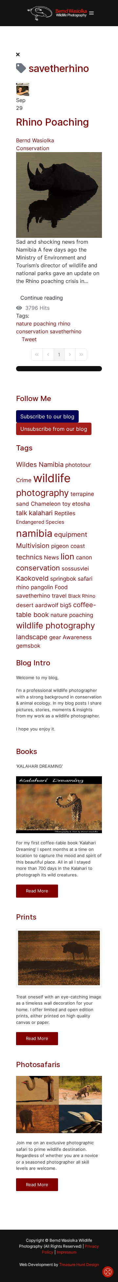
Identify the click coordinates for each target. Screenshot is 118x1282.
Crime (23, 480)
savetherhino (66, 331)
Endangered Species (40, 522)
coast (77, 546)
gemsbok (28, 645)
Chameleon (46, 504)
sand (22, 504)
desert (24, 605)
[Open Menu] (91, 13)
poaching (44, 323)
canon (84, 557)
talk (21, 513)
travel (59, 595)
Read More (37, 890)
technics (29, 557)
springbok (63, 578)
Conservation (32, 148)
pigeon (60, 546)
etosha (81, 504)
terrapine (82, 494)
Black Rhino (81, 596)
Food (61, 587)
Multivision (32, 546)
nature (24, 323)
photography (42, 492)
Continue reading (41, 297)
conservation (32, 331)
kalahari (41, 513)
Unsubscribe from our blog (53, 429)
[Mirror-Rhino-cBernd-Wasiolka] (59, 194)
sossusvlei (75, 568)
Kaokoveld (32, 578)
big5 (65, 605)
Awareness (77, 637)
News (51, 557)
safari (85, 578)
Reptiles (64, 513)
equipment (70, 534)
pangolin (42, 587)
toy (66, 504)
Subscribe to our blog (47, 416)
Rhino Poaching (52, 122)
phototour (78, 465)
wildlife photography (55, 625)
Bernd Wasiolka (35, 140)
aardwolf (46, 605)
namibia (34, 533)
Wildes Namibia (40, 464)
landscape (32, 637)
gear (55, 637)
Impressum (66, 1252)
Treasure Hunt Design (79, 1264)
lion (67, 556)
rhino (64, 323)
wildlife (51, 478)
